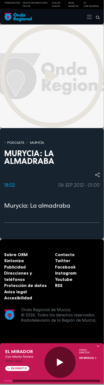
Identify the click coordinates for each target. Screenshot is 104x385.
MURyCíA (37, 142)
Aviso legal (15, 291)
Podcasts (15, 142)
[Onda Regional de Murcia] (18, 16)
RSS (59, 285)
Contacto (65, 254)
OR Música (87, 358)
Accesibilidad (18, 297)
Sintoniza (14, 260)
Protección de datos (25, 285)
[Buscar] (96, 16)
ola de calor (56, 4)
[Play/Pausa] (60, 362)
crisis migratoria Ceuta (35, 4)
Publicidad (15, 267)
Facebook (65, 267)
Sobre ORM (16, 254)
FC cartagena (91, 4)
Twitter (62, 260)
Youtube (63, 279)
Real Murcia (73, 4)
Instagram (66, 273)
